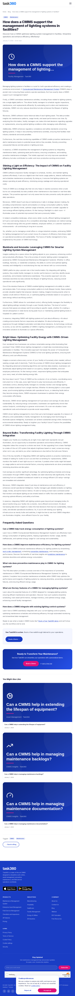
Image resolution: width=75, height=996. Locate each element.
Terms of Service (8, 936)
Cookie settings (7, 943)
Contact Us (55, 904)
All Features (6, 918)
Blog (9, 12)
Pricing (5, 921)
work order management (12, 551)
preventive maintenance (39, 551)
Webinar (54, 911)
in (8, 991)
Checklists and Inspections (11, 914)
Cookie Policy (7, 939)
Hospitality (30, 904)
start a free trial (47, 663)
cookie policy (35, 986)
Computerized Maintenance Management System (41, 89)
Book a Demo (31, 664)
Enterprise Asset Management (12, 907)
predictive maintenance (56, 554)
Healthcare (30, 908)
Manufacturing (31, 901)
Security (5, 947)
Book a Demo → (14, 639)
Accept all (47, 990)
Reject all (27, 990)
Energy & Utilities (32, 915)
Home (4, 12)
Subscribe (64, 967)
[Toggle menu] (70, 3)
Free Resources (57, 919)
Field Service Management (11, 910)
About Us (54, 901)
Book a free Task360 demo (48, 621)
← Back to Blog (11, 844)
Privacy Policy (7, 932)
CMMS (6, 17)
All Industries (31, 919)
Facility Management (33, 911)
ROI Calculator (56, 915)
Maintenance (14, 17)
